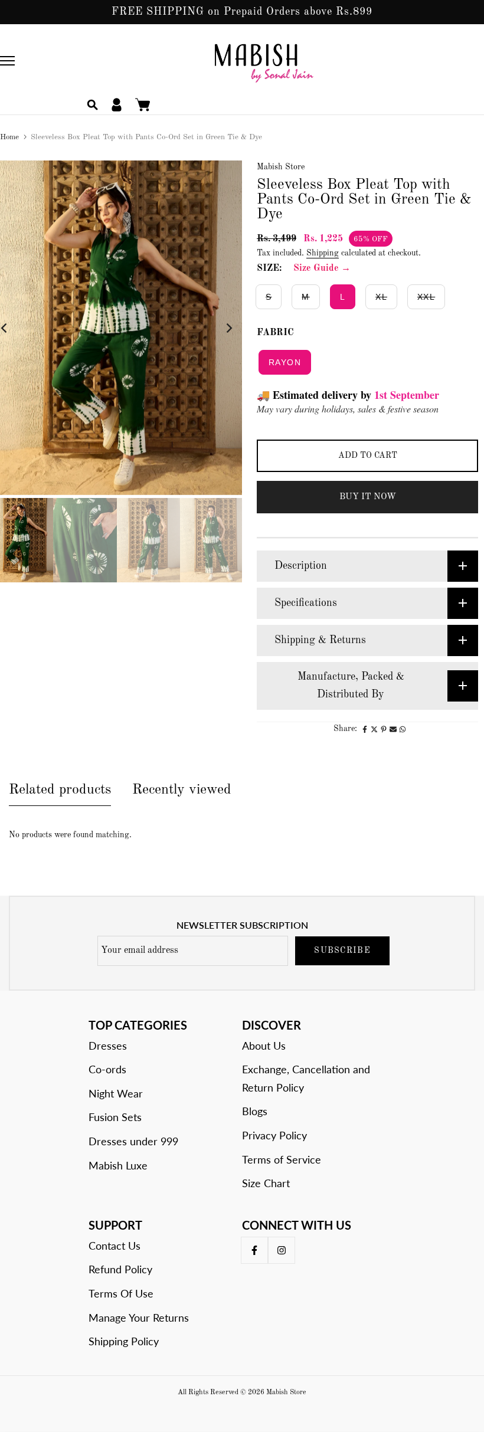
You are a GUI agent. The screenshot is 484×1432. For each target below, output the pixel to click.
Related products (60, 790)
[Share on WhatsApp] (402, 729)
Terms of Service (281, 1159)
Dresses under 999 (133, 1141)
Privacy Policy (274, 1135)
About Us (264, 1045)
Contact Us (114, 1245)
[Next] (220, 327)
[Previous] (13, 327)
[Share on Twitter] (374, 729)
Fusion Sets (115, 1116)
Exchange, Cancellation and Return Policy (306, 1078)
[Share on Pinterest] (383, 729)
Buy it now (367, 497)
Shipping (322, 253)
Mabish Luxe (118, 1165)
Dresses (108, 1045)
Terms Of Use (121, 1293)
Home (9, 137)
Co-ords (107, 1069)
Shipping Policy (124, 1341)
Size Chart (266, 1183)
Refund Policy (120, 1269)
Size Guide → (322, 268)
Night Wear (116, 1093)
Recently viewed (181, 790)
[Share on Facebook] (364, 729)
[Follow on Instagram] (281, 1250)
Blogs (254, 1111)
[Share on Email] (393, 729)
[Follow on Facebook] (254, 1250)
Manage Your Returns (139, 1317)
